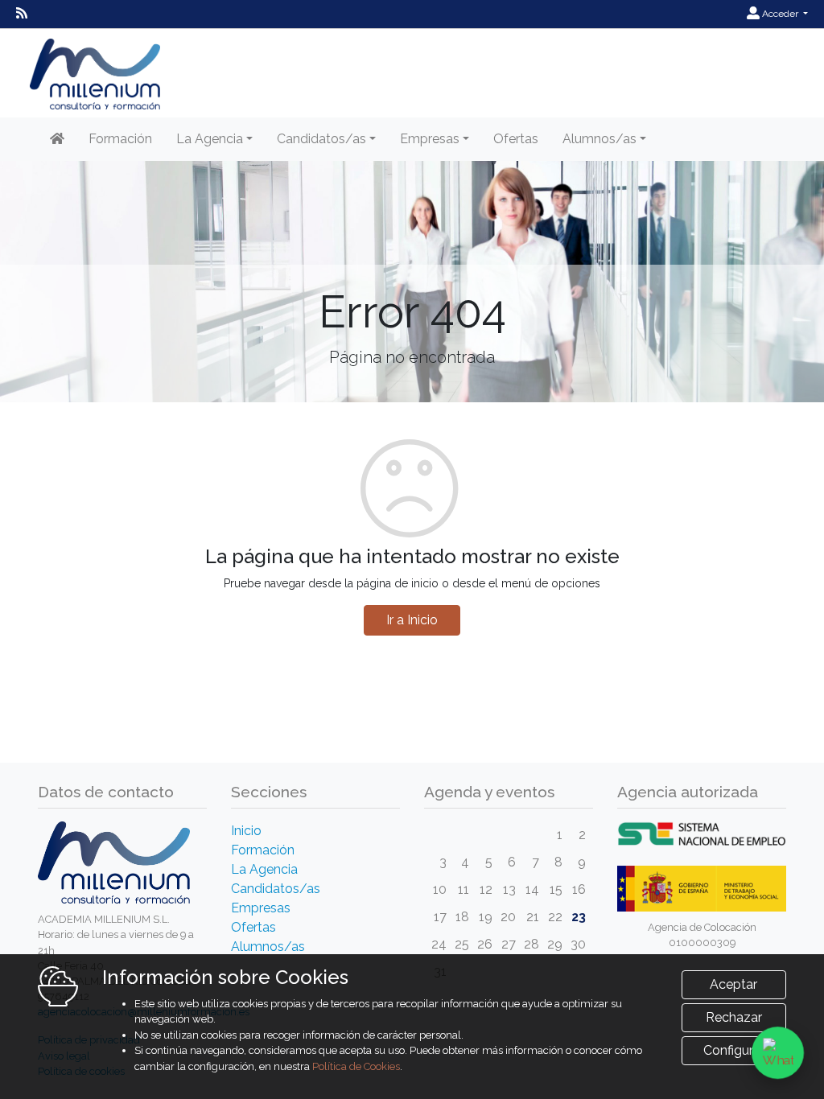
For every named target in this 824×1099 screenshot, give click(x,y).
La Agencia (264, 869)
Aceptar (733, 984)
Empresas (260, 908)
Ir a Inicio (412, 620)
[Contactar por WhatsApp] (778, 1053)
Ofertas (515, 138)
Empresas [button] (429, 138)
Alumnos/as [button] (599, 138)
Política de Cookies (356, 1066)
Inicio (246, 830)
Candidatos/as (275, 888)
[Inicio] (57, 139)
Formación (120, 138)
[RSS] (21, 13)
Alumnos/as (268, 946)
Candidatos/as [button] (321, 138)
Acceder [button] (780, 13)
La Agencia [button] (209, 138)
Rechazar (734, 1017)
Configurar (733, 1050)
